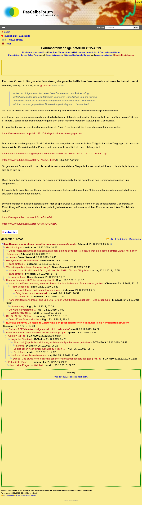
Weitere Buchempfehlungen (78, 55)
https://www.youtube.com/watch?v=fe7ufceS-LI (27, 217)
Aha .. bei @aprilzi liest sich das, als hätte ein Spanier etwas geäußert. (52, 342)
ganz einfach (16, 273)
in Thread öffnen (14, 39)
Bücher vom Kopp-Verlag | (87, 52)
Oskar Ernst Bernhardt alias (24, 319)
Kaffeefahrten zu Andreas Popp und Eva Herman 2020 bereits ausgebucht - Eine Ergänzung (59, 299)
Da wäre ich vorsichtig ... (22, 309)
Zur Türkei (19, 352)
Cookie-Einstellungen (124, 55)
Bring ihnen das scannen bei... (32, 293)
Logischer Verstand (21, 339)
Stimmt (20, 345)
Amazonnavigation (104, 55)
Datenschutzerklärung (110, 52)
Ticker (8, 43)
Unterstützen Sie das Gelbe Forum (24, 55)
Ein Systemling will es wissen (22, 260)
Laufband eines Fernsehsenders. (29, 355)
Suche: (100, 27)
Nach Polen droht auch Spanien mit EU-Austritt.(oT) (34, 332)
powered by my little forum (71, 500)
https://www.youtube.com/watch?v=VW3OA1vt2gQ (29, 223)
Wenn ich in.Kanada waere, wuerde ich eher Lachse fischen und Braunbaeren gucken (56, 283)
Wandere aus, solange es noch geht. (71, 377)
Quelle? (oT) (15, 335)
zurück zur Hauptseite (17, 35)
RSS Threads (21, 495)
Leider (12, 257)
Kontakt (32, 495)
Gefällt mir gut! (14, 247)
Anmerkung (17, 306)
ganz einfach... (17, 263)
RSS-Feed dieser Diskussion (125, 239)
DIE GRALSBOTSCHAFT (20, 316)
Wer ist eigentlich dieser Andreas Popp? (28, 267)
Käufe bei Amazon (54, 55)
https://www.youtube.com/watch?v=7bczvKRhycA (28, 159)
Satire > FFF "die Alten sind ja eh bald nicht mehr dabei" (39, 329)
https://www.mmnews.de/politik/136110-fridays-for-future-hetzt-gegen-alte (42, 133)
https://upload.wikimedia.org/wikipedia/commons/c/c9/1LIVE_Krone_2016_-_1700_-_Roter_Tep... (55, 153)
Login (7, 31)
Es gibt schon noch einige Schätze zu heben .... (39, 348)
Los (136, 27)
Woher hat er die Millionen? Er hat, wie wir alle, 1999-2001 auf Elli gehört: (49, 270)
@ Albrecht (45, 85)
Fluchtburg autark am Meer (34, 52)
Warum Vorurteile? (21, 312)
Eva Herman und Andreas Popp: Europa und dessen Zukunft (40, 244)
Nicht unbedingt (20, 286)
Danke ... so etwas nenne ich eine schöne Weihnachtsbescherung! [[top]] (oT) (55, 358)
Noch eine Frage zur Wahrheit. (27, 365)
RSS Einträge (8, 495)
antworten (11, 232)
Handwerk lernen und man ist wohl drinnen (37, 290)
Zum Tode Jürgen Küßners (60, 52)
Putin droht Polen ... (19, 362)
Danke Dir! (23, 296)
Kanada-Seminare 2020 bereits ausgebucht (30, 280)
